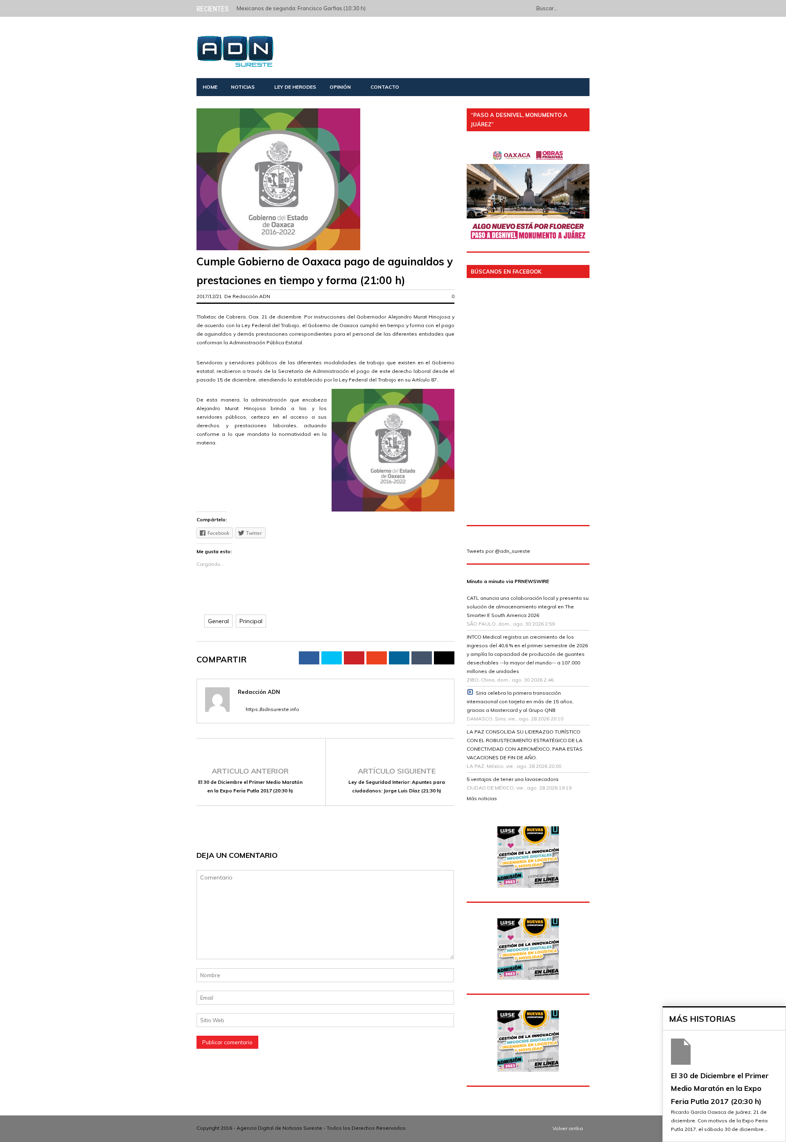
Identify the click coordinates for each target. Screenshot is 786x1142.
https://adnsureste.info (272, 709)
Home (210, 87)
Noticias (243, 87)
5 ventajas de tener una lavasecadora (512, 779)
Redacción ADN (251, 296)
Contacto (384, 87)
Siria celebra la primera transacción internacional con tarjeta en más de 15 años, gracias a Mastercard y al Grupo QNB (520, 701)
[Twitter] (515, 8)
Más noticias (482, 798)
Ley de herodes (295, 87)
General (218, 621)
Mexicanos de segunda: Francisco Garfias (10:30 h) (301, 8)
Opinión (340, 87)
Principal (250, 621)
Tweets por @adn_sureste (498, 551)
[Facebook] (527, 8)
